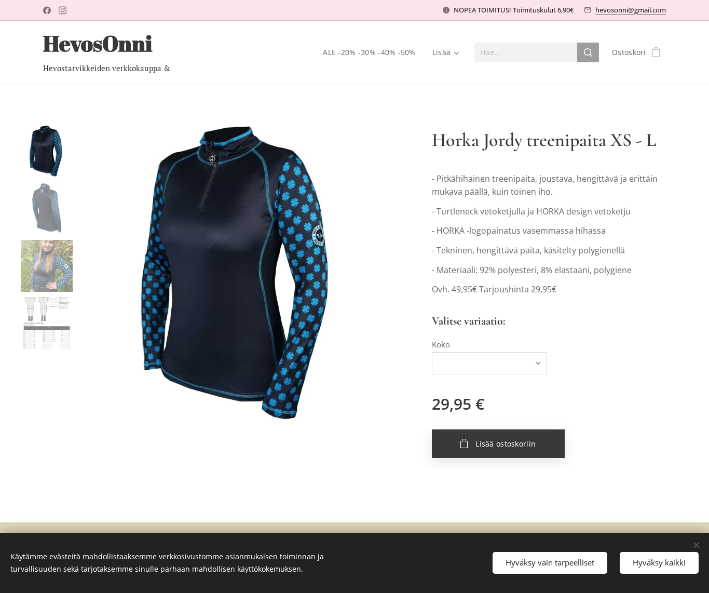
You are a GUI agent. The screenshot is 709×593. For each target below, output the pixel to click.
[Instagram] (62, 10)
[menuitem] (372, 52)
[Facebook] (46, 10)
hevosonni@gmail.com (630, 10)
